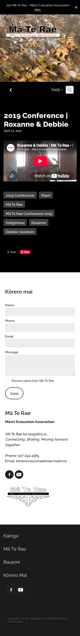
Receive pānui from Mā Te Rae (33, 381)
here (38, 9)
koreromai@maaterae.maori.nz (41, 460)
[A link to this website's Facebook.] (9, 474)
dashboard (37, 618)
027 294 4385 (28, 455)
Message (11, 351)
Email (9, 336)
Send (14, 393)
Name (9, 304)
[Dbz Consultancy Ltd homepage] (33, 39)
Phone (10, 320)
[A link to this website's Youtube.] (19, 474)
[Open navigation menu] (71, 40)
